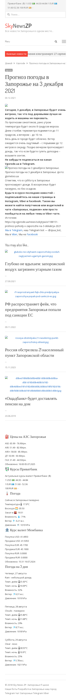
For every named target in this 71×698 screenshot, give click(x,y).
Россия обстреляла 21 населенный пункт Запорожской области (34, 352)
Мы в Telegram (13, 230)
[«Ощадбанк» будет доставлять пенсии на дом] (35, 378)
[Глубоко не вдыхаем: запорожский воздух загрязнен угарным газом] (35, 251)
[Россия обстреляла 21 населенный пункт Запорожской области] (35, 337)
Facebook (32, 234)
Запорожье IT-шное (38, 684)
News (18, 25)
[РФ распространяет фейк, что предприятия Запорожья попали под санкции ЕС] (35, 292)
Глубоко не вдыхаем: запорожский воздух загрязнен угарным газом (35, 266)
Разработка (25, 689)
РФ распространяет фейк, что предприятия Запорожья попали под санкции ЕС (33, 309)
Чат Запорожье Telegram (29, 693)
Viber (14, 234)
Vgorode (9, 70)
